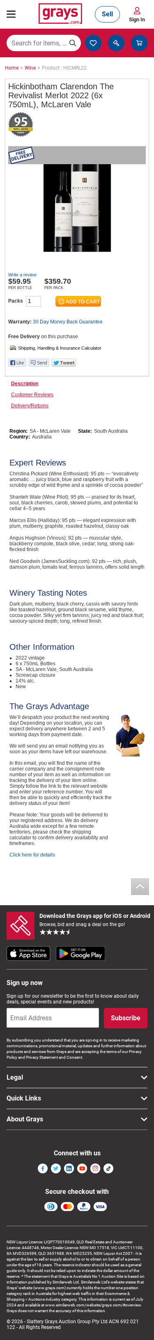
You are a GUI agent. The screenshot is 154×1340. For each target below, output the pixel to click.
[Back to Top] (140, 886)
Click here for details (32, 855)
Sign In (137, 19)
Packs (15, 301)
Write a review (22, 274)
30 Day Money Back (68, 322)
